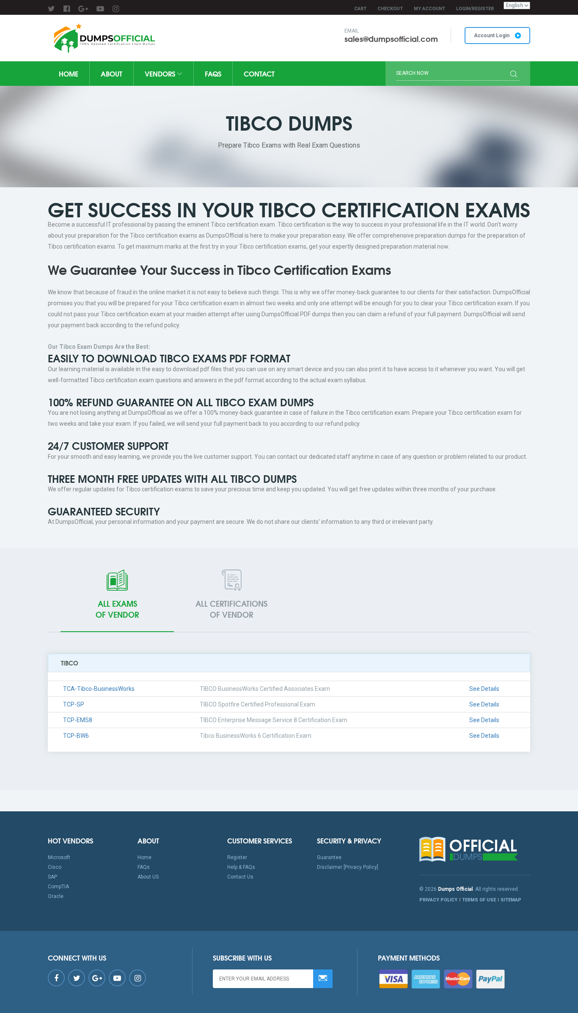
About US (148, 877)
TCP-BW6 (76, 735)
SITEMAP (511, 900)
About (111, 73)
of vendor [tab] (117, 608)
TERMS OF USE (479, 900)
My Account (429, 8)
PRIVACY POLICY (438, 900)
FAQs (213, 73)
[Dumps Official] (103, 38)
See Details (484, 688)
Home (68, 73)
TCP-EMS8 (77, 720)
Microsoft (59, 857)
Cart (360, 8)
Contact (259, 73)
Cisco (54, 867)
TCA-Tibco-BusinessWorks (99, 688)
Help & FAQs (241, 867)
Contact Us (240, 877)
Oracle (55, 896)
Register (237, 857)
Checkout (390, 8)
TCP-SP (73, 704)
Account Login (492, 35)
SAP (52, 877)
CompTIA (58, 887)
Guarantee (329, 857)
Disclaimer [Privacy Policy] (347, 867)
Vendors (161, 73)
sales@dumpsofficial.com (391, 38)
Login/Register (475, 8)
